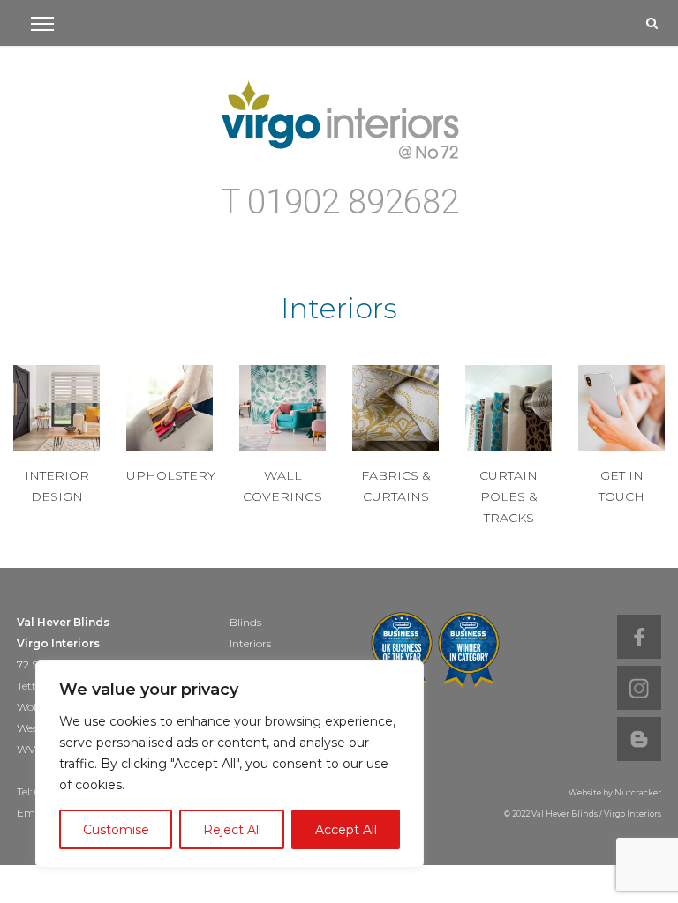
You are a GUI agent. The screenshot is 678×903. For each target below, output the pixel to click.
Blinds (245, 622)
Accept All (346, 830)
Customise (116, 830)
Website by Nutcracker (615, 792)
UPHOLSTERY (170, 475)
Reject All (232, 830)
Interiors (250, 643)
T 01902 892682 (340, 202)
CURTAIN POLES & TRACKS (508, 496)
